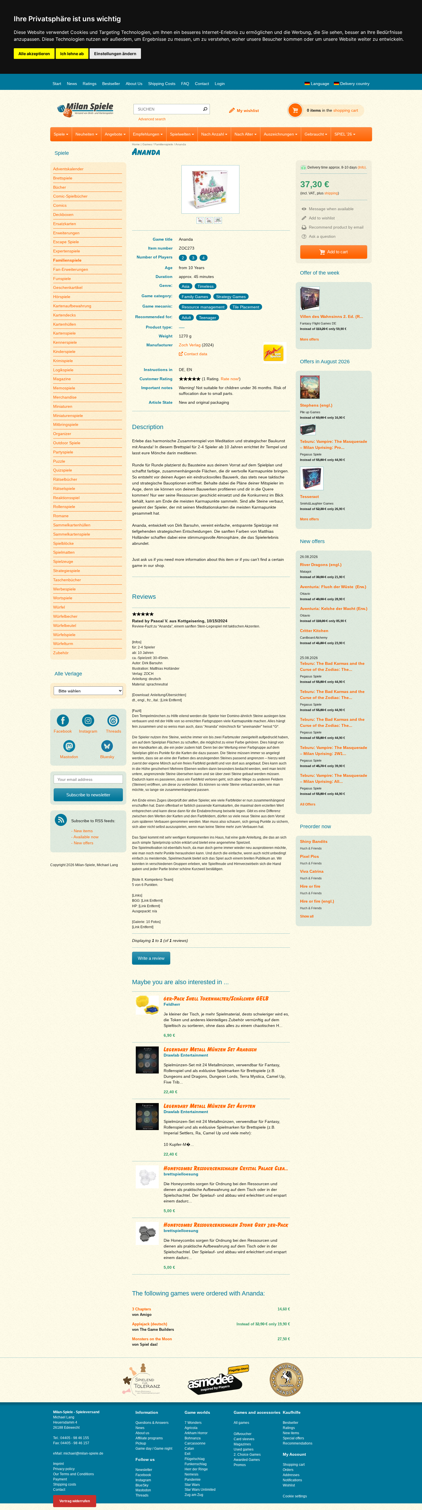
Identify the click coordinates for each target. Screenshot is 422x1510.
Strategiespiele (66, 570)
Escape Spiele (66, 242)
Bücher (59, 187)
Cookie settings (295, 1496)
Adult (186, 317)
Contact (202, 83)
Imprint (58, 1464)
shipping (331, 193)
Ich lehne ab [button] (72, 53)
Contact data (195, 354)
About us (142, 1433)
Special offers (293, 1438)
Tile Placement (246, 307)
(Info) (362, 167)
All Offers (307, 804)
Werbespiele (64, 589)
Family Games (195, 296)
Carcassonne (195, 1443)
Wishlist (289, 1485)
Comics (60, 205)
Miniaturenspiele (68, 415)
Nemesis (191, 1474)
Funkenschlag (196, 1464)
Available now (85, 837)
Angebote (113, 134)
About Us (134, 83)
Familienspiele (163, 144)
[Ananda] (210, 213)
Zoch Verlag (190, 345)
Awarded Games (247, 1460)
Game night (163, 1449)
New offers (83, 843)
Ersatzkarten (64, 223)
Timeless (206, 286)
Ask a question (322, 236)
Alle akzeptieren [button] (34, 53)
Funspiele (62, 278)
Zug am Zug (194, 1495)
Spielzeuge (63, 561)
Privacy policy (64, 1469)
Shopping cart (294, 1465)
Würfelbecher (65, 616)
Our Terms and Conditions (73, 1474)
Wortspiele (62, 598)
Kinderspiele (64, 351)
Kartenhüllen (64, 324)
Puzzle (59, 461)
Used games (243, 1449)
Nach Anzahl (212, 134)
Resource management (203, 307)
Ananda (180, 144)
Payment (60, 1479)
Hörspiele (61, 296)
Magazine (62, 378)
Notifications (292, 1480)
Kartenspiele (64, 333)
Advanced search (152, 119)
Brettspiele (62, 178)
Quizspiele (62, 470)
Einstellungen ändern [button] (115, 53)
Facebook (63, 731)
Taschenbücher (67, 580)
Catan (189, 1449)
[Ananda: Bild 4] (218, 222)
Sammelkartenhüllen (71, 525)
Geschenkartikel (67, 287)
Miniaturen (62, 406)
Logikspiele (63, 370)
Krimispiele (63, 360)
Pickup (140, 1443)
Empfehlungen (146, 134)
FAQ (185, 83)
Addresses (291, 1475)
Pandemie (193, 1480)
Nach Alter (244, 134)
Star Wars (192, 1485)
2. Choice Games (247, 1455)
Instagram (88, 731)
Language (319, 83)
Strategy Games (231, 296)
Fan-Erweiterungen (70, 269)
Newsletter (143, 1470)
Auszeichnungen (279, 134)
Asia (185, 286)
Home (136, 144)
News (72, 83)
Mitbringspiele (65, 424)
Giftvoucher (242, 1434)
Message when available (331, 208)
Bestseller (111, 83)
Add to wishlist (322, 218)
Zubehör (61, 652)
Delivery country (354, 83)
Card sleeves (244, 1439)
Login (220, 83)
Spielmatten (64, 552)
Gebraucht (314, 134)
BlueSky (141, 1485)
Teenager (207, 317)
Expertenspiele (66, 251)
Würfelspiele (64, 634)
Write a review (151, 958)
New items (83, 831)
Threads (113, 731)
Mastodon (69, 756)
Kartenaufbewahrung (72, 306)
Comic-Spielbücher (70, 196)
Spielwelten (180, 134)
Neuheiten (85, 134)
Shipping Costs (161, 83)
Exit (187, 1454)
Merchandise (65, 397)
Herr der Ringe (196, 1469)
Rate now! (230, 378)
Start (57, 83)
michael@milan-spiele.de (83, 1453)
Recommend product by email (336, 227)
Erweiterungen (66, 233)
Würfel (59, 607)
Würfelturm (63, 643)
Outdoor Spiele (66, 443)
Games (147, 144)
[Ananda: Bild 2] (200, 222)
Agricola (191, 1428)
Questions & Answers (152, 1423)
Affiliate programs (149, 1438)
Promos (240, 1465)
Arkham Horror (196, 1433)
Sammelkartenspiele (71, 534)
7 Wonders (193, 1423)
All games (241, 1423)
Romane (61, 515)
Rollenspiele (64, 506)
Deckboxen (63, 214)
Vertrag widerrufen (74, 1501)
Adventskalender (68, 169)
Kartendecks (64, 315)
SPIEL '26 (343, 134)
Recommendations (297, 1443)
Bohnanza (193, 1438)
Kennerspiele (65, 342)
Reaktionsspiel (66, 497)
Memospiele (64, 388)
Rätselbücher (65, 479)
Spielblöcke (63, 543)
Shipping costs (64, 1484)
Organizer (62, 433)
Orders (288, 1470)
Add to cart (337, 251)
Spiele (59, 134)
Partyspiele (63, 452)
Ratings (89, 83)
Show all (306, 916)
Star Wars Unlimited (200, 1490)
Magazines (242, 1444)
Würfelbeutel (64, 625)
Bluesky (107, 756)
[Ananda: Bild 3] (209, 222)
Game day (143, 1449)
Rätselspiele (64, 488)
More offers (309, 339)
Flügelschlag (195, 1459)
